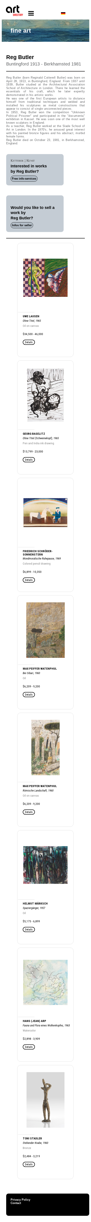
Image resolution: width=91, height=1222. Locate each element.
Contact (16, 1203)
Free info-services (24, 178)
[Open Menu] (31, 13)
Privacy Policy (20, 1199)
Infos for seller (22, 225)
